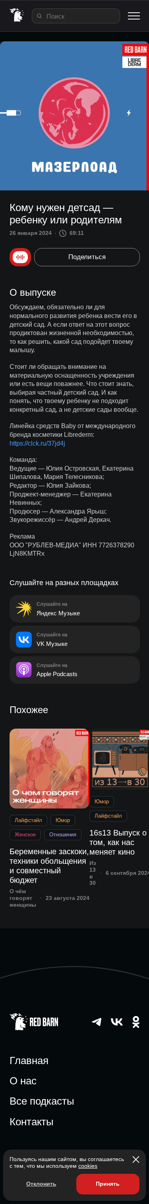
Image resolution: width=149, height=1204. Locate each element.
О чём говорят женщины (23, 898)
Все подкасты (42, 1101)
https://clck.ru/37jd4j (37, 443)
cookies (87, 1166)
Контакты (32, 1122)
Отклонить (41, 1184)
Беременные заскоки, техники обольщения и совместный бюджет (49, 865)
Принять (108, 1184)
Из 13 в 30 (92, 873)
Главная (29, 1060)
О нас (23, 1081)
